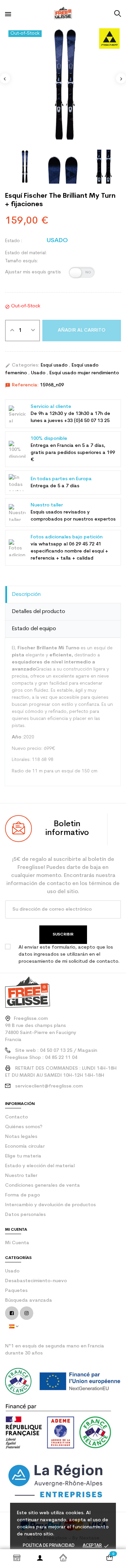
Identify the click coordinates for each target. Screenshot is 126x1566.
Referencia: (22, 385)
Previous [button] (5, 78)
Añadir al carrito (82, 330)
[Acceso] (39, 1557)
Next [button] (121, 78)
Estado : (13, 240)
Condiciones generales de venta (42, 1185)
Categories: (22, 365)
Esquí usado (55, 365)
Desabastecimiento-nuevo (36, 1281)
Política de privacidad (49, 1545)
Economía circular (25, 1146)
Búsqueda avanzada (28, 1300)
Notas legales (21, 1136)
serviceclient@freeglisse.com (49, 1086)
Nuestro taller (21, 1175)
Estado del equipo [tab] (34, 629)
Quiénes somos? (23, 1127)
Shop (16, 1557)
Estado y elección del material (40, 1166)
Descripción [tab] (26, 594)
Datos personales (25, 1214)
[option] (63, 85)
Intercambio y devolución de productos (50, 1205)
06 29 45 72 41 (85, 544)
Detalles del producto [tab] (38, 611)
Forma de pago (22, 1195)
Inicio (63, 1557)
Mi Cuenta (17, 1243)
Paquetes (16, 1290)
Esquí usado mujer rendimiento (84, 373)
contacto (16, 1117)
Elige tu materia (23, 1156)
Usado (39, 373)
